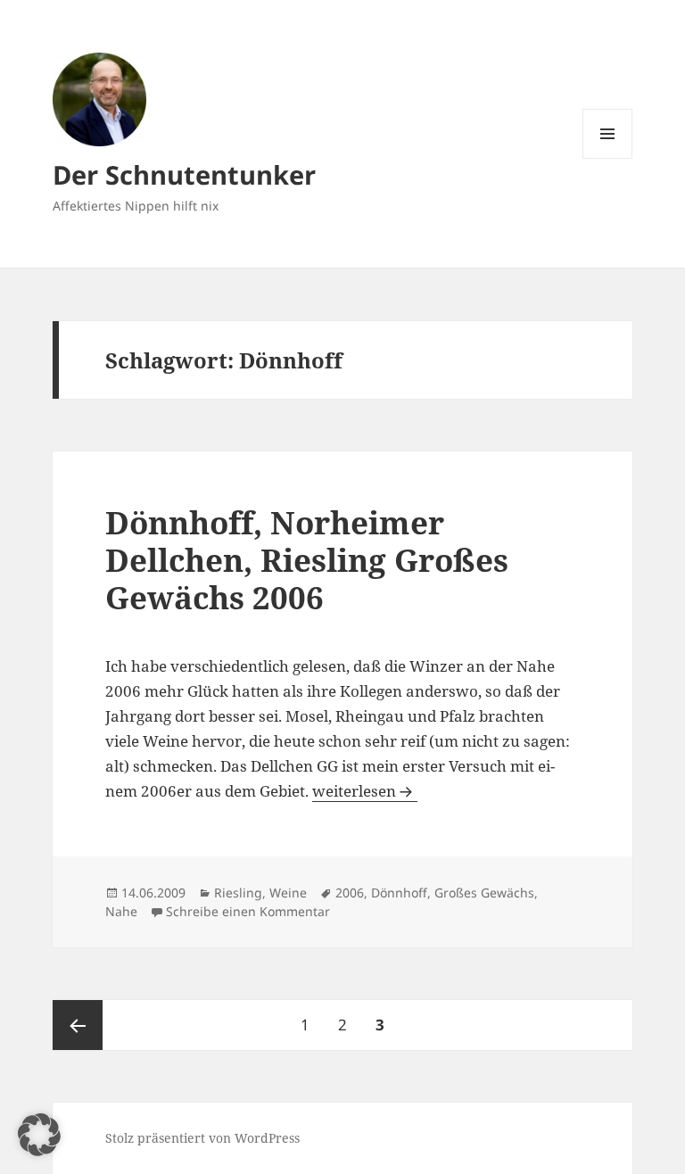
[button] (39, 1134)
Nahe (121, 911)
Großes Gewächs (484, 892)
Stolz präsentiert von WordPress (202, 1137)
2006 (349, 892)
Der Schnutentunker (184, 174)
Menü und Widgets (607, 158)
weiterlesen (364, 791)
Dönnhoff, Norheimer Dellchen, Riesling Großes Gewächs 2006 (306, 559)
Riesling (238, 892)
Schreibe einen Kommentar (248, 911)
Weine (288, 892)
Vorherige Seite (78, 1025)
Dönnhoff (399, 892)
